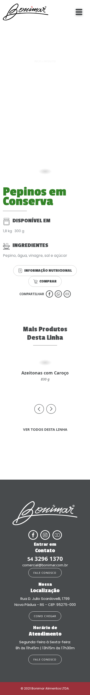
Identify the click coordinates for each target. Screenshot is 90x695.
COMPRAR (48, 281)
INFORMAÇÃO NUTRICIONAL (48, 270)
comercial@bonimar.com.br (45, 565)
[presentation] (39, 409)
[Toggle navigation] (79, 12)
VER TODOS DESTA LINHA (45, 429)
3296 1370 (45, 559)
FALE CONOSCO (44, 572)
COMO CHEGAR (45, 616)
